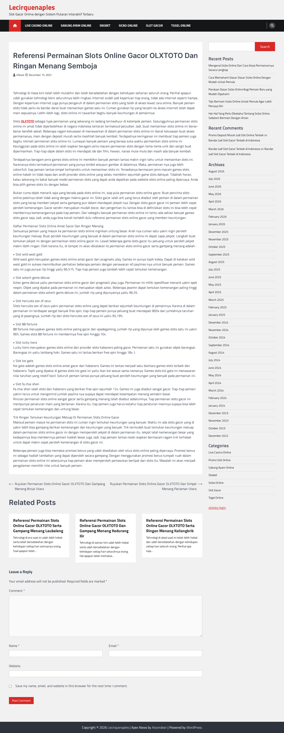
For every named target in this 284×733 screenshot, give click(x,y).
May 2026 (215, 193)
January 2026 (217, 224)
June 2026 (215, 186)
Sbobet (105, 25)
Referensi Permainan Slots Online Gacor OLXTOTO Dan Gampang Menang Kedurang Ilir (104, 528)
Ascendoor (159, 727)
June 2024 (215, 367)
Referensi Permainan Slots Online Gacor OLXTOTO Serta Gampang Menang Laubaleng (38, 525)
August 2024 (216, 352)
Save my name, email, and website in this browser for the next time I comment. (71, 685)
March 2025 (216, 299)
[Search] (272, 25)
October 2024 (217, 337)
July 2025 (214, 269)
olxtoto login (217, 507)
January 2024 (217, 405)
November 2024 (218, 329)
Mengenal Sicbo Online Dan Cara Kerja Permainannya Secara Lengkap (241, 67)
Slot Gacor (154, 25)
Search (265, 46)
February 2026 (218, 216)
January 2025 (217, 314)
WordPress (194, 727)
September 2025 (219, 254)
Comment (17, 590)
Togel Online (181, 25)
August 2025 (216, 261)
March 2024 (216, 390)
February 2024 (218, 398)
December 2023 (218, 413)
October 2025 (217, 246)
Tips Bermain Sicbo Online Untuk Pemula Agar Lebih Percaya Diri (240, 103)
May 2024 (215, 375)
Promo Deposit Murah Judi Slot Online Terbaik (236, 135)
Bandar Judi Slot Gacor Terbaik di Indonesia (234, 140)
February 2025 (218, 307)
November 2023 (218, 420)
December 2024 (218, 322)
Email (114, 645)
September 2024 (219, 345)
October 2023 (217, 428)
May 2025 (215, 284)
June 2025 (215, 277)
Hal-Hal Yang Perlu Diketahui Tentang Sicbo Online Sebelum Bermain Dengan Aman (239, 115)
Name (14, 645)
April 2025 (215, 292)
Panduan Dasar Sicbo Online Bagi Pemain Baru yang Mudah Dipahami (240, 91)
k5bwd (20, 75)
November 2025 (218, 239)
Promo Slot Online (220, 460)
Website (14, 665)
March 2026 (216, 209)
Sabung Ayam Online (76, 25)
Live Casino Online (38, 25)
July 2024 (214, 360)
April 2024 (215, 382)
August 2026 (216, 171)
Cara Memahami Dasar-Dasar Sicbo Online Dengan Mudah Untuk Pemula (240, 79)
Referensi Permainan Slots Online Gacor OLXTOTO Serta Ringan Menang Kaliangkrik (170, 525)
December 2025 (218, 231)
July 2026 (214, 178)
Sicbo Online (128, 25)
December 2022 (218, 435)
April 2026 (215, 201)
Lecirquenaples (32, 7)
